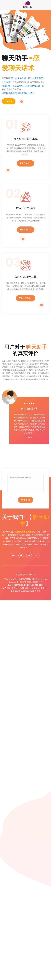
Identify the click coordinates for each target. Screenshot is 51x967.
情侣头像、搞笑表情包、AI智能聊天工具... (21, 85)
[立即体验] (21, 101)
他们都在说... (25, 229)
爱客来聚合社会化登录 (29, 588)
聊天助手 (15, 588)
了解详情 (8, 101)
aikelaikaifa (29, 574)
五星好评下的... (25, 298)
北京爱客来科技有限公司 (25, 531)
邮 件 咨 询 (25, 500)
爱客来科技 (15, 591)
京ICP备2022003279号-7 (31, 582)
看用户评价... (25, 163)
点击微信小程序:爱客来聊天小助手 (18, 93)
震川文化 (44, 588)
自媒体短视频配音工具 (30, 591)
